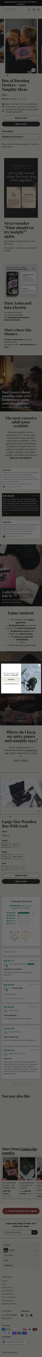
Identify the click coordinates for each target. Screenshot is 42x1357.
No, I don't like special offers (11, 683)
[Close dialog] (39, 665)
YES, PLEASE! (11, 679)
